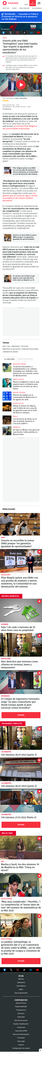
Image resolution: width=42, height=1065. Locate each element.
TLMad (14, 8)
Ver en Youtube (37, 970)
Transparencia (21, 1010)
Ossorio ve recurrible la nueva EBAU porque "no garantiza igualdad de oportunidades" (7, 237)
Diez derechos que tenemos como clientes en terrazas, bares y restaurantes (21, 645)
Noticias (6, 8)
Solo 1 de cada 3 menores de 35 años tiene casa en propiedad (21, 610)
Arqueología (18, 403)
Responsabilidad (21, 1006)
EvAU (8, 346)
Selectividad (6, 899)
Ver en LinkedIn (31, 970)
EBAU (5, 38)
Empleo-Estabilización (21, 1024)
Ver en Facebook (5, 970)
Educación (24, 346)
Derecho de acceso (21, 1020)
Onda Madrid (24, 8)
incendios (5, 696)
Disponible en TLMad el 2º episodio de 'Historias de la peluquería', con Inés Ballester (20, 16)
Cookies (21, 1045)
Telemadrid (21, 982)
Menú (39, 3)
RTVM (21, 976)
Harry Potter (18, 379)
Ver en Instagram (18, 970)
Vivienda (4, 624)
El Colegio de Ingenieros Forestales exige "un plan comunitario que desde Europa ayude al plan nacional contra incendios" (21, 682)
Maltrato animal (19, 364)
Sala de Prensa (21, 1003)
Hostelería (6, 659)
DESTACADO (10, 14)
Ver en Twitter (11, 970)
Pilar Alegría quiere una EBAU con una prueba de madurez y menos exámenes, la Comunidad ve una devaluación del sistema (7, 170)
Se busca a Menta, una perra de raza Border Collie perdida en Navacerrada (7, 430)
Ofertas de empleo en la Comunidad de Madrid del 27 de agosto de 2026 (7, 396)
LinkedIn (31, 32)
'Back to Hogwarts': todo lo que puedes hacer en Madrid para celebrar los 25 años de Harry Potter (7, 382)
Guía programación (21, 993)
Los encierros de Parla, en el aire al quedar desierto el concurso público (7, 420)
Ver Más (21, 715)
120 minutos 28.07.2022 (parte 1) (21, 738)
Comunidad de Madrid (10, 352)
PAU (2, 861)
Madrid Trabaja (19, 392)
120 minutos (6, 752)
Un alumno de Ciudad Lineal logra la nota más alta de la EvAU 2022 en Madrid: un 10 (7, 278)
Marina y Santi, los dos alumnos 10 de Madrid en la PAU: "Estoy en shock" (21, 847)
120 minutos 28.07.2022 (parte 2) (21, 769)
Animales (16, 427)
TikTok (24, 32)
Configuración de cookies (21, 1048)
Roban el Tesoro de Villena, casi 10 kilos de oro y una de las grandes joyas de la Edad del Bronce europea (7, 406)
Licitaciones (21, 1027)
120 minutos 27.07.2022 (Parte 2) (21, 801)
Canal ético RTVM (21, 1031)
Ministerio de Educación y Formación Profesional (20, 349)
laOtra (21, 989)
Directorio (21, 1013)
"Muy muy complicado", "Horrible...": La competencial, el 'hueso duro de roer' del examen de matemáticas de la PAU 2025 (21, 885)
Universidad (15, 346)
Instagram (17, 32)
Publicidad (21, 1017)
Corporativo (21, 1000)
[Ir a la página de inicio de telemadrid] (10, 3)
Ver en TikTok (24, 970)
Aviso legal (21, 1041)
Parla (15, 416)
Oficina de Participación (21, 1034)
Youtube (38, 32)
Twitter (10, 32)
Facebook (3, 32)
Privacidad (21, 1038)
